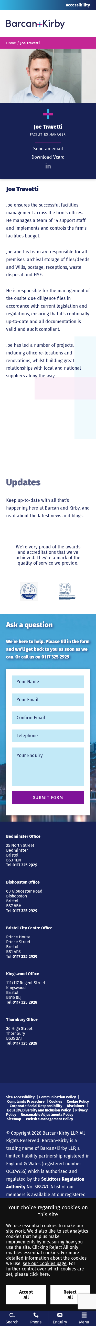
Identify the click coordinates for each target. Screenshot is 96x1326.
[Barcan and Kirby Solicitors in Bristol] (35, 23)
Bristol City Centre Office (29, 927)
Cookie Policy (78, 1101)
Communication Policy (57, 1097)
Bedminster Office (23, 836)
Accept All (26, 1294)
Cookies (55, 1101)
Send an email (48, 149)
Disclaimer (75, 1106)
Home (11, 43)
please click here (32, 1274)
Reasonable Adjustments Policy (47, 1115)
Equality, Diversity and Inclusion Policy (39, 1110)
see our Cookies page (45, 1263)
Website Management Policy (49, 1119)
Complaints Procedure (26, 1101)
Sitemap (14, 1119)
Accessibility (78, 5)
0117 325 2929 (55, 657)
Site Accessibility (20, 1097)
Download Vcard (48, 157)
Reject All (70, 1294)
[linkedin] (48, 166)
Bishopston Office (23, 882)
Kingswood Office (22, 973)
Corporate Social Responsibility (36, 1106)
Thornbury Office (22, 1019)
